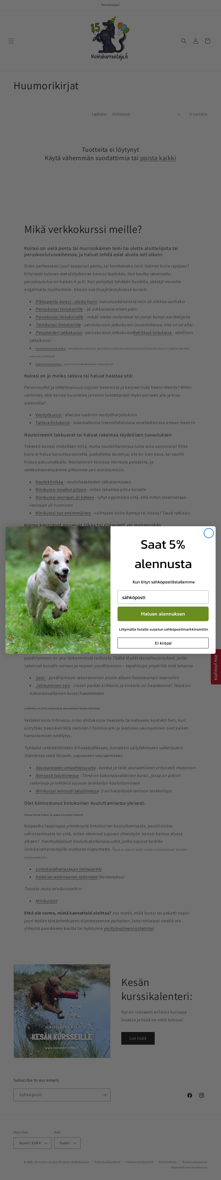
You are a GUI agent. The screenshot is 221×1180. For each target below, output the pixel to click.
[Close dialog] (208, 533)
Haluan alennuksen (163, 614)
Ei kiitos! (163, 643)
